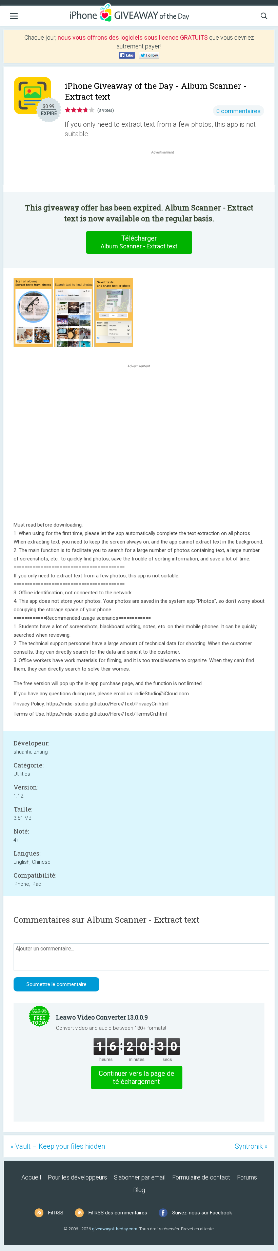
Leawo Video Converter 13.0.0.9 (102, 1017)
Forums (247, 1177)
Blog (139, 1189)
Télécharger (139, 242)
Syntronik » (251, 1146)
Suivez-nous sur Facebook (202, 1213)
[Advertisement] (166, 172)
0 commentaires (238, 111)
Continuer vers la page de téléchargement (136, 1077)
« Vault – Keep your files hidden (58, 1146)
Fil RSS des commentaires (117, 1213)
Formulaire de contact (201, 1177)
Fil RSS (55, 1213)
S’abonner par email (139, 1177)
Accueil (31, 1177)
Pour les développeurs (77, 1177)
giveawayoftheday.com (114, 1228)
